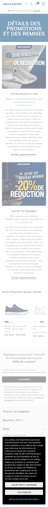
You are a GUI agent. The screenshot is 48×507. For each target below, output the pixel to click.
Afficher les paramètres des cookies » (24, 499)
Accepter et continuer (24, 485)
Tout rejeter (24, 492)
